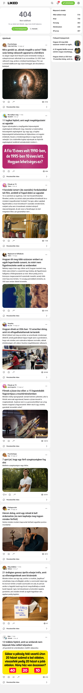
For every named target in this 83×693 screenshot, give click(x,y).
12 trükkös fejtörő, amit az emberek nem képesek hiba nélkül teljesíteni (22, 643)
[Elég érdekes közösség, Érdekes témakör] (4, 568)
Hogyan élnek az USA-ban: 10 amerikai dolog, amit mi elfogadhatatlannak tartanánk (24, 330)
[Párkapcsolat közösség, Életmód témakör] (4, 508)
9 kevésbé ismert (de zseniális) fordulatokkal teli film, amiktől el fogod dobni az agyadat (24, 191)
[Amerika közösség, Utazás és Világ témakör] (4, 324)
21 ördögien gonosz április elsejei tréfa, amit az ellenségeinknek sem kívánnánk (24, 574)
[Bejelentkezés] (79, 3)
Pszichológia (12, 44)
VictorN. (10, 638)
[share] (13, 101)
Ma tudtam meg (13, 115)
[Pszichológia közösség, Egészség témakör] (4, 45)
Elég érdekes (12, 567)
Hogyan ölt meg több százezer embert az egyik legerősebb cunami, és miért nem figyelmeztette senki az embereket (22, 262)
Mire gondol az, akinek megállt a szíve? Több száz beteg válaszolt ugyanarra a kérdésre (24, 51)
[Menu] (46, 45)
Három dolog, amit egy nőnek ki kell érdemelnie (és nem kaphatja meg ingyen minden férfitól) (22, 516)
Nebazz (10, 569)
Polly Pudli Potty (12, 46)
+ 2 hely (19, 567)
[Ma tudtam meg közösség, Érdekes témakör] (4, 116)
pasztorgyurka (12, 387)
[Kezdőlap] (13, 3)
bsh (9, 509)
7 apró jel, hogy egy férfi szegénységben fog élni (24, 461)
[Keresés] (52, 3)
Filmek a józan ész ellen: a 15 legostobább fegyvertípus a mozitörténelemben (23, 392)
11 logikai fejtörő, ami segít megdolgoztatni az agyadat (23, 122)
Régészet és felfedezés (16, 254)
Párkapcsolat (12, 507)
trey (9, 456)
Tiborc (9, 186)
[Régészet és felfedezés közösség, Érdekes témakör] (4, 255)
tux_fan (10, 325)
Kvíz (9, 636)
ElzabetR (10, 117)
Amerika (10, 323)
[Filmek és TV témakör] (4, 185)
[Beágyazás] (13, 677)
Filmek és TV (12, 184)
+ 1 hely (21, 114)
